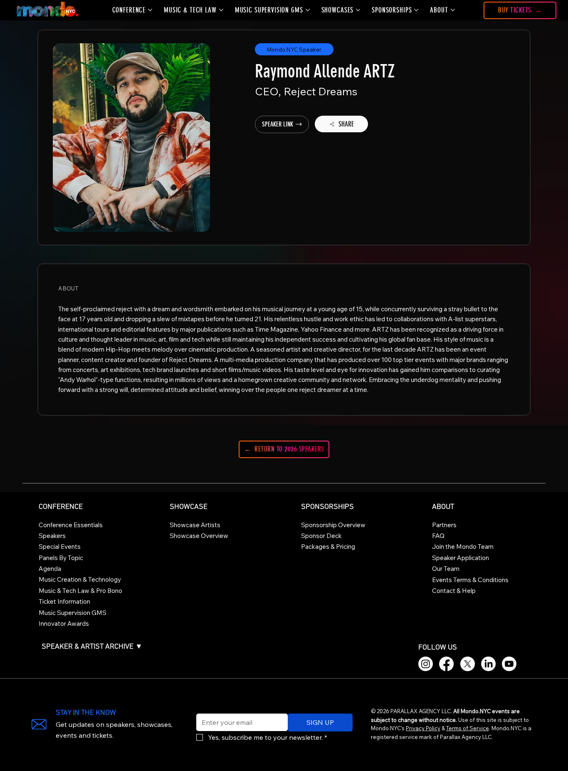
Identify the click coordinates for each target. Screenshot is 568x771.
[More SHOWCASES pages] (358, 10)
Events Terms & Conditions (470, 580)
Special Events (60, 546)
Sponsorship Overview (333, 525)
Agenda (50, 569)
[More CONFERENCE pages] (150, 10)
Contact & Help (454, 591)
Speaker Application (460, 558)
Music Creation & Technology (80, 579)
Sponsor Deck (321, 536)
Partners (444, 525)
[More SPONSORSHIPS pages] (416, 10)
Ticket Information (64, 601)
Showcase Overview (199, 536)
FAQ (438, 536)
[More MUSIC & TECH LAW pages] (221, 10)
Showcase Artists (195, 525)
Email (202, 708)
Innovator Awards (64, 623)
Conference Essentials (71, 525)
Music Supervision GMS (72, 613)
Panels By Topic (61, 558)
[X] (467, 664)
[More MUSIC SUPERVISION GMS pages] (308, 10)
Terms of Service (467, 728)
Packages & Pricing (328, 546)
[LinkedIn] (488, 664)
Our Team (445, 569)
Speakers (52, 536)
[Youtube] (509, 664)
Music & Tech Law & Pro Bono (80, 591)
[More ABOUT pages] (453, 10)
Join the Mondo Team (463, 546)
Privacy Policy (423, 728)
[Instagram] (425, 664)
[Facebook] (446, 664)
